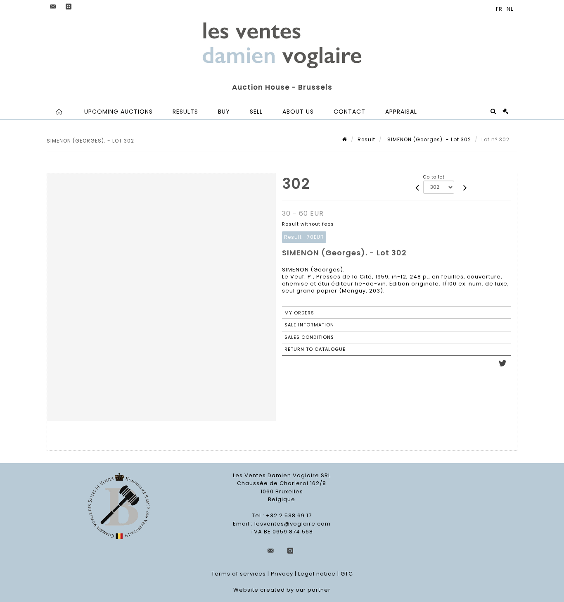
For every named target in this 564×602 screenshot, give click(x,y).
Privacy (282, 574)
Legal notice (317, 574)
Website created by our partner (282, 590)
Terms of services (238, 574)
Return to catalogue (315, 349)
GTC (347, 574)
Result (366, 139)
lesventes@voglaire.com (292, 524)
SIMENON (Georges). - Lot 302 (428, 139)
